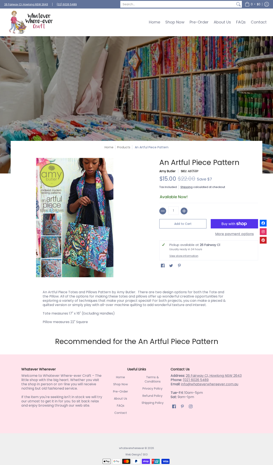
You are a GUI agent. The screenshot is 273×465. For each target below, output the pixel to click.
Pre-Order (120, 391)
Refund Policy (152, 396)
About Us (120, 398)
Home (109, 147)
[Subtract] (162, 211)
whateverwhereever (131, 448)
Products (123, 147)
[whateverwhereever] (31, 22)
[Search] (238, 4)
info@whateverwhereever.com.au (209, 384)
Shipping (186, 187)
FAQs (120, 405)
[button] (252, 4)
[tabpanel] (136, 306)
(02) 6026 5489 (67, 4)
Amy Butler (167, 171)
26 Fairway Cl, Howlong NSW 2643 (26, 4)
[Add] (184, 211)
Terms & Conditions (153, 379)
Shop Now (120, 384)
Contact (120, 413)
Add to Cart (183, 224)
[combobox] (177, 4)
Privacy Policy (152, 388)
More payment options (234, 234)
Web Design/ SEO (136, 454)
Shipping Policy (153, 403)
